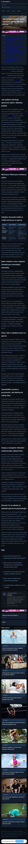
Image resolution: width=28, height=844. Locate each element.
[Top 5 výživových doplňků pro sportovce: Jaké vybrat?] (14, 790)
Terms (16, 836)
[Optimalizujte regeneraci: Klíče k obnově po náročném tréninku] (14, 666)
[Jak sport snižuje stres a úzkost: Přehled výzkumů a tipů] (14, 815)
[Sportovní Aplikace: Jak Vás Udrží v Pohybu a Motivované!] (14, 741)
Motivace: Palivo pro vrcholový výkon (14, 41)
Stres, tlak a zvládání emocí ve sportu (14, 50)
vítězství (10, 116)
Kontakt (19, 11)
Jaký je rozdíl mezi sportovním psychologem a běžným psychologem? (14, 557)
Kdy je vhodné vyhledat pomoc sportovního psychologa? (12, 579)
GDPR (12, 836)
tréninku (16, 80)
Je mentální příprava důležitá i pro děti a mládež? (14, 586)
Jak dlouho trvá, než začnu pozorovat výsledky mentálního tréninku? (14, 573)
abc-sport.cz (6, 1)
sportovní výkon (5, 71)
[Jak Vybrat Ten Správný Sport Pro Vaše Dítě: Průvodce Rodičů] (14, 766)
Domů (3, 11)
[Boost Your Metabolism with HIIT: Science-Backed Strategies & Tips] (14, 716)
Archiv (8, 11)
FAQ (6, 62)
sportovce (4, 75)
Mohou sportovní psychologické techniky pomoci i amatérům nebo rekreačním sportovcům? (13, 565)
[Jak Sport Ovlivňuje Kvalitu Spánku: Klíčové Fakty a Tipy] (14, 691)
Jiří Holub (9, 595)
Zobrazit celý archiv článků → (20, 627)
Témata (13, 11)
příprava (23, 111)
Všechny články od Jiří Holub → (13, 605)
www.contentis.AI (5, 836)
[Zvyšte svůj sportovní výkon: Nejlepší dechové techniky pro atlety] (14, 642)
